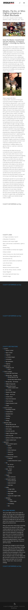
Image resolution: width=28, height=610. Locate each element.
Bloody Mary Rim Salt (13, 377)
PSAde (7, 405)
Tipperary (8, 363)
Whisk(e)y (8, 498)
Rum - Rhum (21, 19)
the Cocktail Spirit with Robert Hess (11, 274)
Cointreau (10, 458)
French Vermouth (12, 480)
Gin (6, 462)
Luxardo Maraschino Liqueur (14, 460)
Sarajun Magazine (7, 272)
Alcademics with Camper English (10, 241)
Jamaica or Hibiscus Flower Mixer (13, 437)
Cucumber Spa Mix (10, 431)
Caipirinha (8, 355)
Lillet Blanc (10, 485)
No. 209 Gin (10, 464)
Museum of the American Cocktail (11, 267)
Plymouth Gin (11, 466)
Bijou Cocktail (9, 352)
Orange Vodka (11, 489)
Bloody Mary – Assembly (11, 375)
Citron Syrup (9, 429)
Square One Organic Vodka (14, 495)
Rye (9, 505)
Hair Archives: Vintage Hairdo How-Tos (12, 256)
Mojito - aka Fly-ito (12, 19)
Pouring (7, 418)
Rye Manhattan (9, 361)
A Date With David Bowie (12, 373)
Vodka (7, 487)
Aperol (9, 445)
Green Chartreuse (12, 450)
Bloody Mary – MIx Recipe (12, 381)
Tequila (7, 475)
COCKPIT (6, 348)
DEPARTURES (7, 366)
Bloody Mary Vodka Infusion (14, 379)
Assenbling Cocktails (10, 409)
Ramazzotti (10, 454)
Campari (10, 447)
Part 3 (9, 369)
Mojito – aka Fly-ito (10, 394)
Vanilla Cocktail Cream (13, 387)
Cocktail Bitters (9, 411)
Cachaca (10, 473)
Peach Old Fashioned (11, 398)
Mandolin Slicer (9, 414)
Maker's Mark (13, 501)
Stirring (7, 420)
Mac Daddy (8, 390)
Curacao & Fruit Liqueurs (11, 456)
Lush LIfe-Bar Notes (7, 263)
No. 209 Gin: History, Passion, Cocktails (12, 269)
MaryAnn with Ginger (11, 392)
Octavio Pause (9, 396)
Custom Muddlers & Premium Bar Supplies (13, 249)
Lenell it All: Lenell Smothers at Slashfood (12, 260)
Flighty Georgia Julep (10, 384)
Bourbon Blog (6, 247)
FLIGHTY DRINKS (18, 18)
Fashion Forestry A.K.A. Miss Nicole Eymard (13, 254)
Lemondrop (8, 359)
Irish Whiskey (11, 503)
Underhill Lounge (7, 276)
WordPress (14, 608)
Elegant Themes (13, 606)
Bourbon (10, 499)
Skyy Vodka (10, 493)
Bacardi (11, 18)
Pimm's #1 (10, 452)
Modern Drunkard (7, 265)
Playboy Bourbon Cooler (11, 403)
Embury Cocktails (7, 252)
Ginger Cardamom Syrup (11, 433)
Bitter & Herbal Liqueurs (11, 444)
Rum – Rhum (9, 469)
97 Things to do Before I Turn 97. (10, 237)
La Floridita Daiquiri (10, 357)
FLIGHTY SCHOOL (8, 407)
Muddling (8, 416)
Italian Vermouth (12, 483)
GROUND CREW (7, 422)
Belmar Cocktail (9, 350)
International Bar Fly (7, 258)
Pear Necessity (9, 401)
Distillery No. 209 (10, 367)
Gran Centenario (12, 476)
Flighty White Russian (11, 386)
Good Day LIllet (9, 435)
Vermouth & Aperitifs (11, 479)
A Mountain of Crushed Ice (9, 239)
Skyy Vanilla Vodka (12, 491)
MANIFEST (5, 19)
